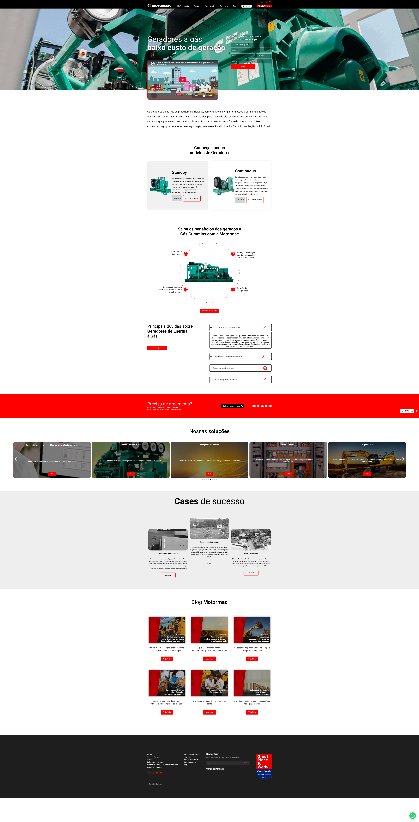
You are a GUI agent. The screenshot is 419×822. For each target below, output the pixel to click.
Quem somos (224, 6)
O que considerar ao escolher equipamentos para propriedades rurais (209, 649)
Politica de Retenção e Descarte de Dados (162, 765)
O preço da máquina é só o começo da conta (209, 702)
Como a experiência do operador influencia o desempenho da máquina (167, 702)
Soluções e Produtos (183, 6)
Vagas (149, 759)
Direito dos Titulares (154, 767)
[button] (177, 198)
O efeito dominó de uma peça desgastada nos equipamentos (252, 702)
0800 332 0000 (262, 406)
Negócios (197, 6)
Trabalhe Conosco (154, 757)
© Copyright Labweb (154, 784)
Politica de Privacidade (155, 762)
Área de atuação (210, 6)
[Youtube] (270, 1)
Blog (234, 6)
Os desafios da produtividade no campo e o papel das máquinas (252, 649)
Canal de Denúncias (216, 768)
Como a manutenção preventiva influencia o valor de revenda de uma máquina (167, 649)
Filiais (149, 754)
